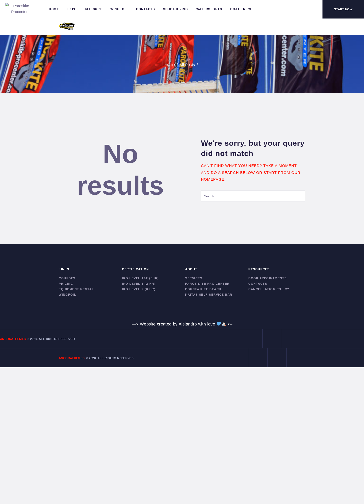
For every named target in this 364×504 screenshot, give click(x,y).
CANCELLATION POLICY (268, 289)
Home (170, 65)
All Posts (187, 65)
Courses (67, 278)
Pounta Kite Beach (203, 289)
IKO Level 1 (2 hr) (138, 283)
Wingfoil (67, 294)
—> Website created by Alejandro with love (174, 324)
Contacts (257, 283)
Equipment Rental (76, 289)
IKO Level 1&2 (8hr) (140, 278)
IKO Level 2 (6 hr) (138, 289)
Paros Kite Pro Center (207, 283)
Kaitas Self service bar (208, 294)
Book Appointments (267, 278)
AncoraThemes (13, 339)
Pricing (66, 283)
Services (193, 278)
